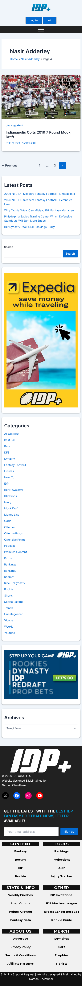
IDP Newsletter (13, 490)
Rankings (10, 564)
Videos (8, 620)
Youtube (9, 633)
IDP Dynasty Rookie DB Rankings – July (29, 227)
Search (8, 247)
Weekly (8, 626)
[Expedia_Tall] (41, 340)
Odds (7, 521)
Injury (7, 502)
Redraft (9, 577)
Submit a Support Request (17, 974)
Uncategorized (14, 125)
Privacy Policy (20, 947)
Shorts (8, 595)
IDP (6, 483)
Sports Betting (13, 602)
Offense (9, 527)
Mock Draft (11, 508)
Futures (9, 471)
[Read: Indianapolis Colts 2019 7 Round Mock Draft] (41, 97)
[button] (34, 20)
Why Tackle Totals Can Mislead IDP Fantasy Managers (39, 210)
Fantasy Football (15, 465)
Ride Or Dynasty (14, 583)
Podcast (9, 545)
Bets (7, 446)
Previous (9, 165)
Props (8, 558)
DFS (7, 452)
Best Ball (9, 440)
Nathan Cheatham (14, 785)
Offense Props (13, 533)
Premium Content (15, 552)
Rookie (8, 589)
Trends (8, 608)
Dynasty (9, 459)
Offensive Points (15, 539)
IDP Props (10, 496)
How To (9, 477)
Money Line (11, 514)
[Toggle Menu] (41, 29)
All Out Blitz (11, 434)
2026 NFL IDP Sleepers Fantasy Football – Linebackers (39, 193)
